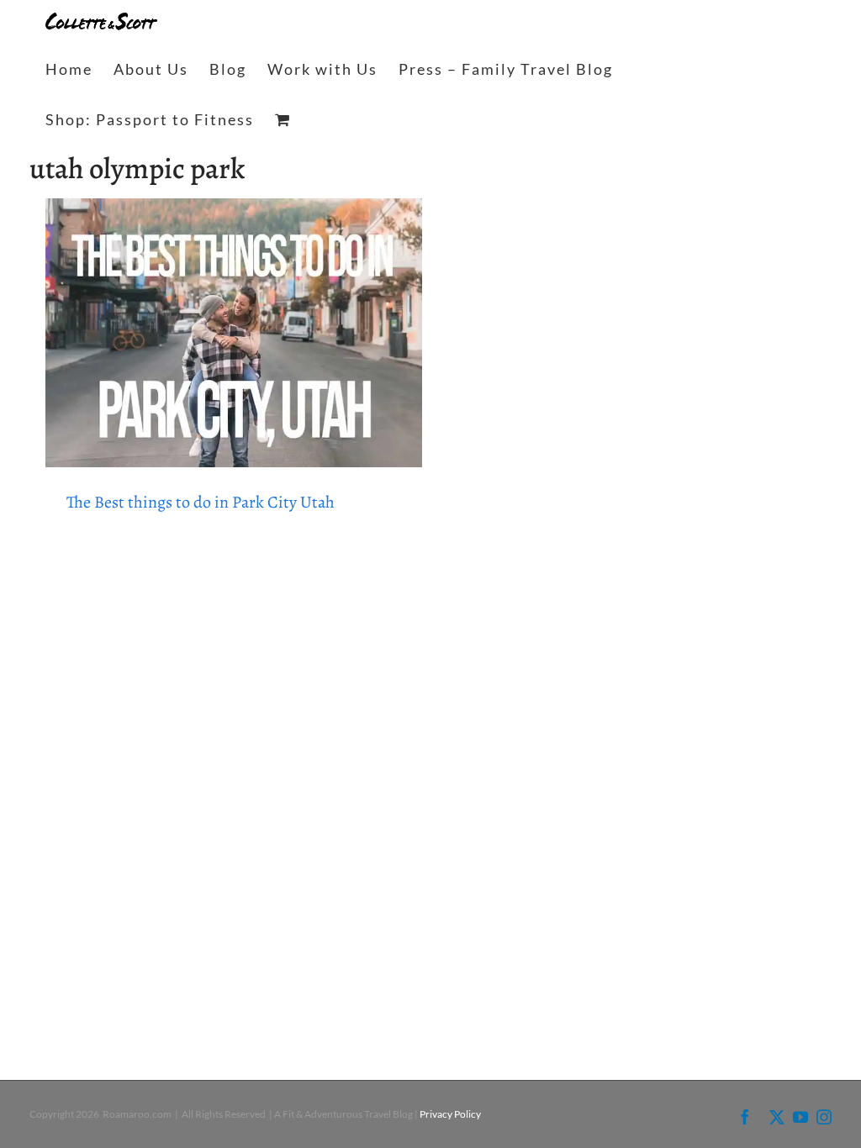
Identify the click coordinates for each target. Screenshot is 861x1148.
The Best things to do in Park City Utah (200, 502)
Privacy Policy (450, 1114)
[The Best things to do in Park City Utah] (233, 332)
